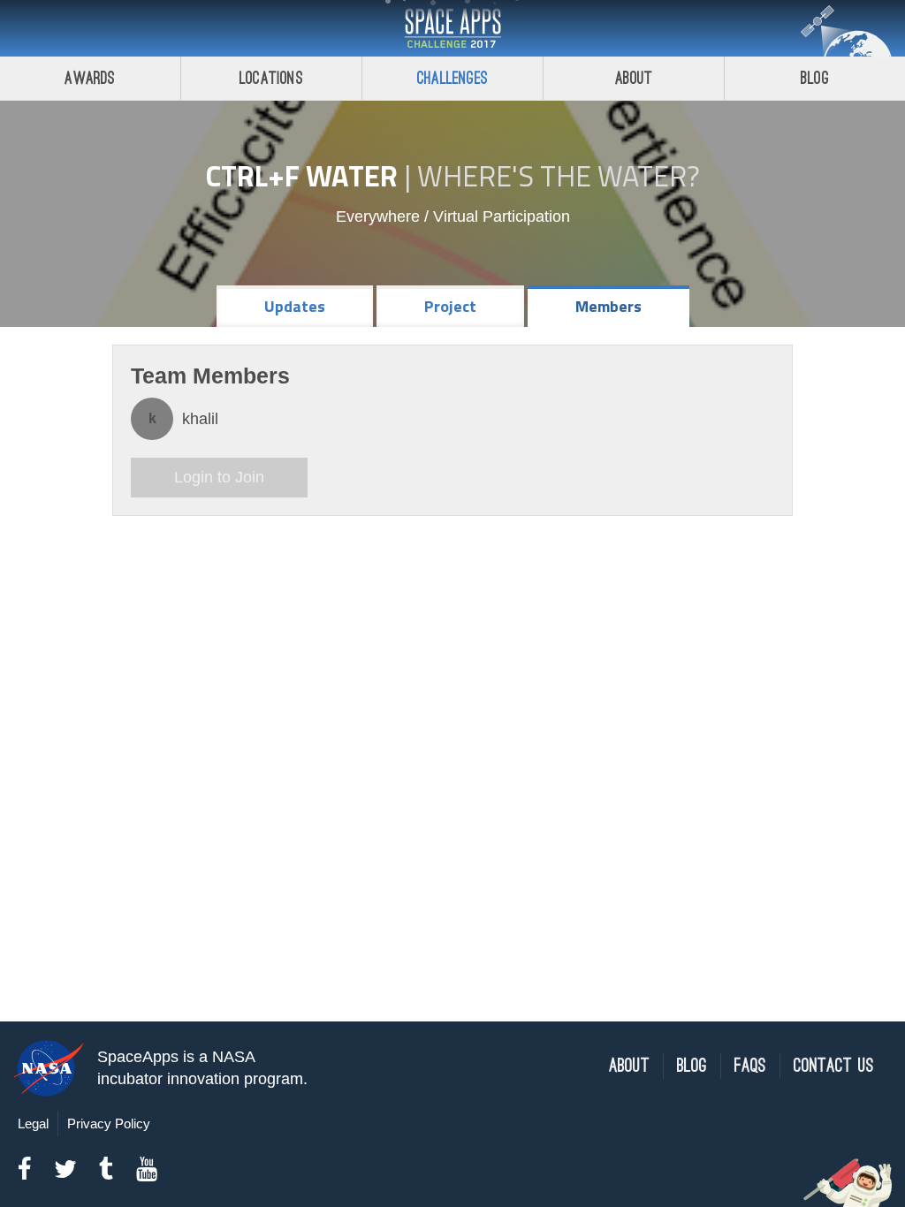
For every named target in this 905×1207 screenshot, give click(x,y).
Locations (271, 78)
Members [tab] (608, 306)
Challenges (452, 78)
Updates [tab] (294, 306)
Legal (33, 1123)
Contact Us (834, 1066)
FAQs (750, 1066)
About (634, 78)
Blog (815, 78)
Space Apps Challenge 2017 (452, 28)
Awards (90, 78)
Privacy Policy (108, 1123)
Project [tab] (450, 306)
